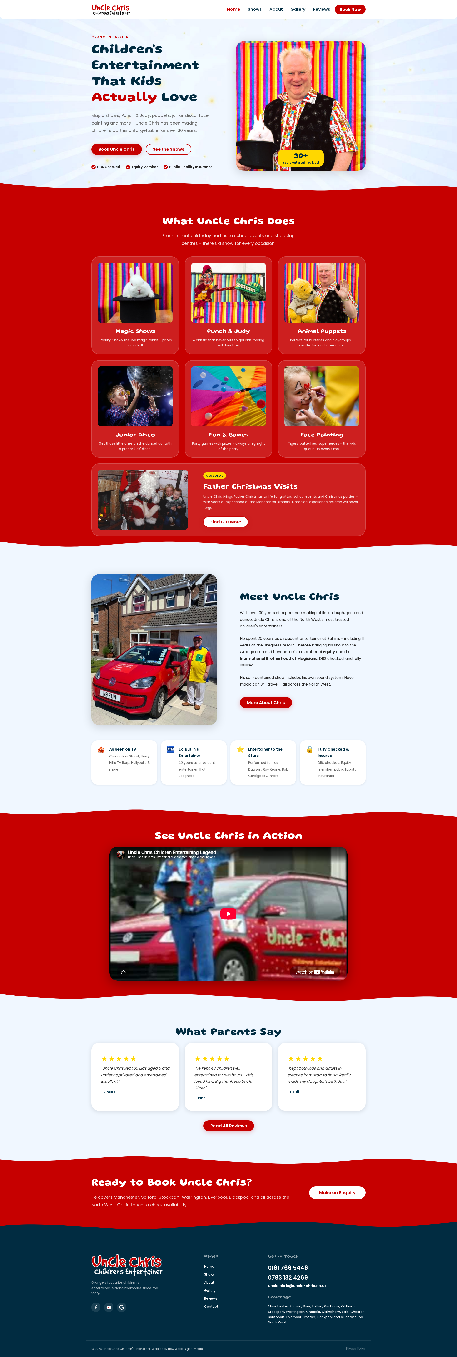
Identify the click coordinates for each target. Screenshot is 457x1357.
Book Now (350, 9)
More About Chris (266, 703)
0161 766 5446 (288, 1268)
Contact (211, 1306)
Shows (255, 9)
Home (233, 9)
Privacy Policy (356, 1349)
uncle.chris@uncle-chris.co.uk (297, 1285)
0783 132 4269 (288, 1278)
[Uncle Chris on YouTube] (108, 1307)
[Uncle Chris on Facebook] (95, 1307)
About (276, 9)
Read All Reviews (228, 1126)
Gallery (297, 9)
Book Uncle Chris (117, 149)
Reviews (321, 9)
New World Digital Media (185, 1349)
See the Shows (168, 149)
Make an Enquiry (337, 1193)
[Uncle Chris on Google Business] (121, 1307)
